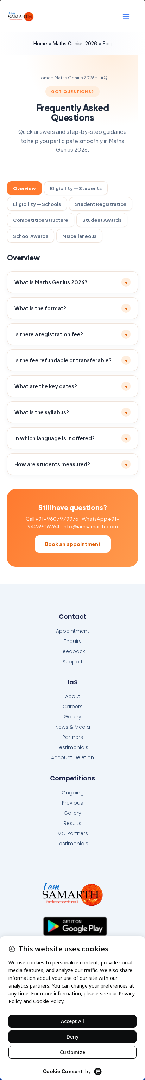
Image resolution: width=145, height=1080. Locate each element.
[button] (126, 16)
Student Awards (101, 220)
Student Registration (100, 204)
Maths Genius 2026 (75, 43)
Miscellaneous (79, 236)
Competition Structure (40, 220)
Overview (24, 188)
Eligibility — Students (76, 188)
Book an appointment (73, 544)
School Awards (30, 236)
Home (40, 43)
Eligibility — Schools (37, 204)
